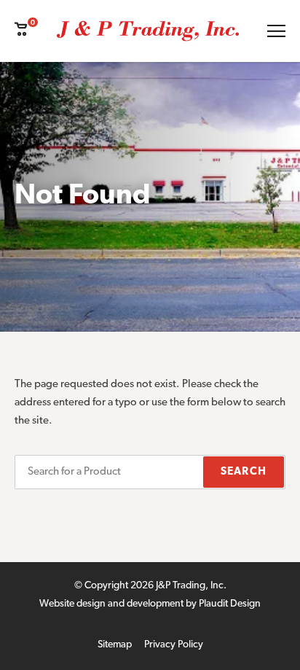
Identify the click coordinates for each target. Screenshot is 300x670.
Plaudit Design (230, 604)
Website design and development (111, 604)
